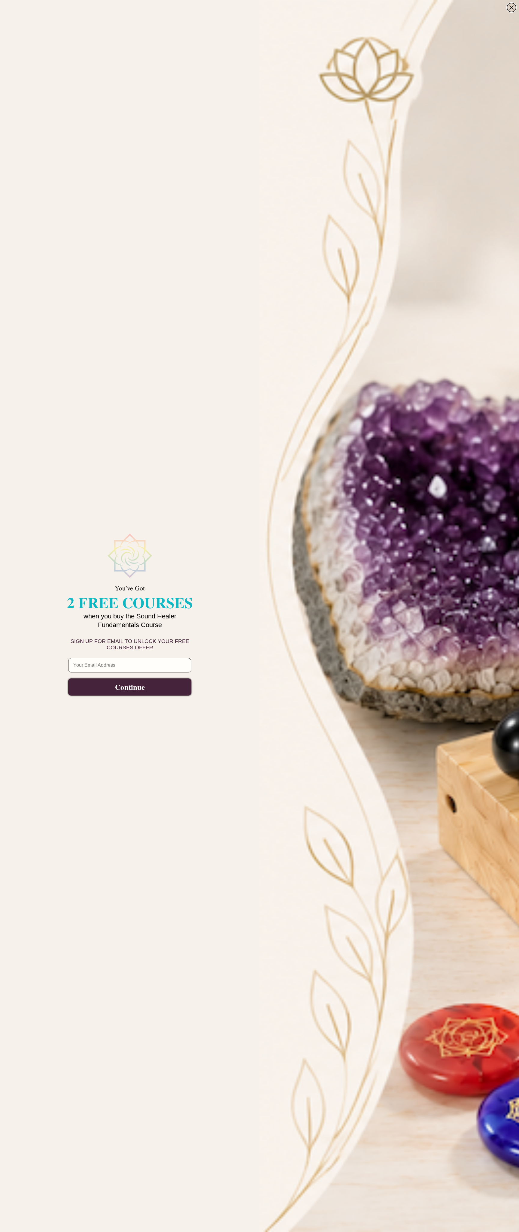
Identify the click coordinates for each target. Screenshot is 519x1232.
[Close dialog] (511, 7)
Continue (130, 687)
